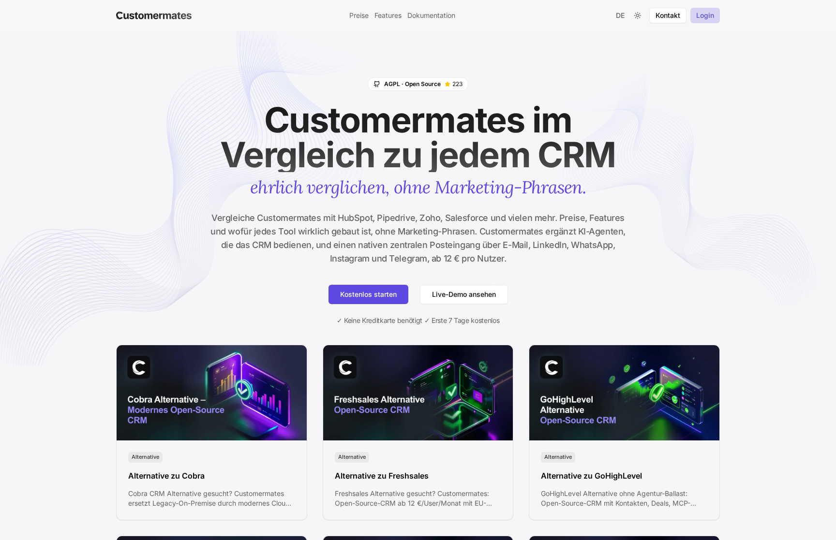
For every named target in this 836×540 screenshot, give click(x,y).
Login (705, 15)
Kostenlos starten (368, 294)
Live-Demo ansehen (464, 294)
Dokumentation (431, 15)
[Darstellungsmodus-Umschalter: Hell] (637, 15)
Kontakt (668, 15)
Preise (359, 15)
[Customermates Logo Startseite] (154, 15)
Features (388, 15)
